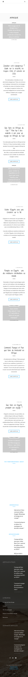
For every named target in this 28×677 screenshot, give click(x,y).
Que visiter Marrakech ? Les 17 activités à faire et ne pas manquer (14, 313)
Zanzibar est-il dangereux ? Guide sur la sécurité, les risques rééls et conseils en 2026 (14, 69)
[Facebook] (10, 658)
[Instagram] (13, 658)
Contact (4, 606)
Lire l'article (14, 99)
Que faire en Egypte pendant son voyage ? (14, 406)
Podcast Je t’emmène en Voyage (10, 613)
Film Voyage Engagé (7, 609)
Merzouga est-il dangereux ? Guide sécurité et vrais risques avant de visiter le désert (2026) (14, 31)
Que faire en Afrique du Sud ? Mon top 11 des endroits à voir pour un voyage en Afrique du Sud (14, 131)
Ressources (5, 617)
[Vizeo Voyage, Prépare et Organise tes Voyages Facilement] (14, 9)
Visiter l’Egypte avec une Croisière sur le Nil (14, 211)
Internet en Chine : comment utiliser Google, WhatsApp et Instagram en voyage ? (19, 514)
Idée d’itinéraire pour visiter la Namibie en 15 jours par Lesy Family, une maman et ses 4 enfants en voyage (14, 175)
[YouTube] (16, 658)
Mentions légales (14, 667)
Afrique (14, 22)
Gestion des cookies (14, 668)
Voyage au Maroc (14, 305)
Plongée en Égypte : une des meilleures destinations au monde (14, 273)
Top (14, 673)
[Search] (24, 1)
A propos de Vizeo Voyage (8, 602)
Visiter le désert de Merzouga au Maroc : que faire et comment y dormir (14, 444)
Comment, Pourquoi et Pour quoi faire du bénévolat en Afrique (14, 350)
